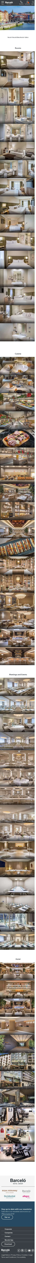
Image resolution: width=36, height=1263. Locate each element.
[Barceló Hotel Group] (9, 3)
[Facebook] (18, 1250)
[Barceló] (26, 1191)
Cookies (25, 1255)
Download (8, 1244)
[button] (2, 3)
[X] (25, 1250)
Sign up (7, 1217)
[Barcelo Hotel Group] (5, 1250)
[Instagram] (22, 1250)
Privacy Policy (16, 1255)
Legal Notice (5, 1255)
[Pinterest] (32, 1250)
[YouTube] (29, 1250)
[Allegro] (26, 1196)
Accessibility (21, 1257)
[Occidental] (9, 1196)
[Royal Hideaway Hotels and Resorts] (9, 1191)
